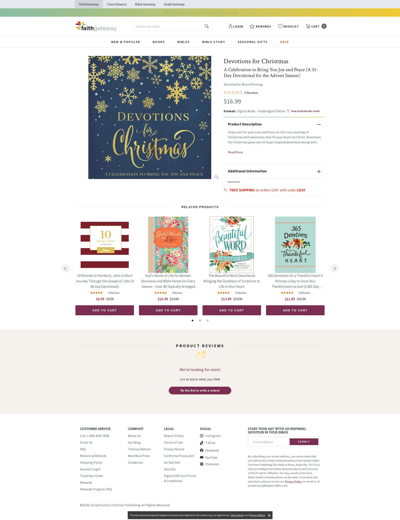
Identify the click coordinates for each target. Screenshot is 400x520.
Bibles (184, 42)
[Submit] (207, 26)
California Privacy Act (179, 456)
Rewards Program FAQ (96, 489)
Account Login (90, 469)
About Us (134, 436)
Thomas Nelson (139, 449)
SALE (284, 42)
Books (159, 42)
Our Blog (134, 442)
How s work (305, 111)
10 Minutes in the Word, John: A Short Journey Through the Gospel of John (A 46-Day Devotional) (104, 281)
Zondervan (135, 462)
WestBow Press (139, 456)
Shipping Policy (91, 462)
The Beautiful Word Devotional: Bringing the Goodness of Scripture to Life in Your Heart (232, 281)
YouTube (211, 457)
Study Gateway (174, 4)
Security (169, 469)
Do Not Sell (172, 462)
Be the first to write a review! (200, 391)
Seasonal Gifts (253, 42)
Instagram (213, 436)
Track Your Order (91, 476)
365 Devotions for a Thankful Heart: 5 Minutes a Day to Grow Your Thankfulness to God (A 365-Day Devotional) (295, 281)
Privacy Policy (293, 481)
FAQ (83, 449)
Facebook (212, 450)
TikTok (210, 443)
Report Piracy (174, 436)
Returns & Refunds (93, 456)
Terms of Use (173, 442)
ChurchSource (117, 4)
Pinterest (212, 464)
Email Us (86, 442)
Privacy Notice (174, 449)
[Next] (334, 268)
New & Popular (125, 42)
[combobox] (172, 26)
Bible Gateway (145, 4)
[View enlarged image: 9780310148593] (150, 117)
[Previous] (65, 268)
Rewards (86, 482)
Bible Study (213, 42)
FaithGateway (89, 4)
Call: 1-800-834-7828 (94, 436)
